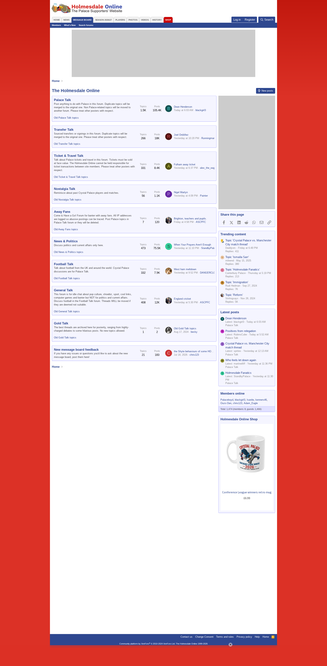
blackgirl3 (200, 110)
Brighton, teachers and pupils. (190, 218)
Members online (232, 393)
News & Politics (66, 241)
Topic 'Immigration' (236, 282)
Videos (145, 20)
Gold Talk (61, 323)
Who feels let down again (240, 360)
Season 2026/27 (103, 20)
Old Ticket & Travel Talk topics (71, 177)
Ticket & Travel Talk (68, 156)
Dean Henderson (183, 106)
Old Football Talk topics (67, 278)
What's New (70, 25)
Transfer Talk (63, 129)
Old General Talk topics (67, 311)
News (66, 20)
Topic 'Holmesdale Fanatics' (242, 269)
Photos (132, 20)
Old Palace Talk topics (66, 117)
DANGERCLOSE (209, 272)
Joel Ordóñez (181, 134)
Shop (168, 20)
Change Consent (204, 636)
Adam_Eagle (251, 403)
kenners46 (261, 399)
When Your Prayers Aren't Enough (192, 244)
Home (57, 20)
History (157, 20)
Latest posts (229, 312)
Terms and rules (225, 636)
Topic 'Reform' (234, 294)
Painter (204, 195)
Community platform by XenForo (147, 644)
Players (120, 20)
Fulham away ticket (184, 164)
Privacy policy (244, 636)
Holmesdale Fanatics (238, 372)
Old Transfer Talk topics (67, 143)
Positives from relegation (240, 331)
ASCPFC (201, 222)
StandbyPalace (209, 248)
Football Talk (63, 264)
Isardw (250, 399)
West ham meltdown (185, 269)
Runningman (208, 138)
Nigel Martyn (181, 192)
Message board (82, 20)
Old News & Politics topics (68, 252)
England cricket (182, 298)
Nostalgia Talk (64, 189)
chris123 (194, 354)
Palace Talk (62, 100)
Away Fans (62, 212)
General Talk (63, 290)
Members (56, 25)
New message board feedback (76, 349)
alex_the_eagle (208, 167)
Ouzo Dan (225, 403)
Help (257, 636)
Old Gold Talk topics (65, 337)
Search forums (86, 25)
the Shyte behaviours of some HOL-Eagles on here (202, 351)
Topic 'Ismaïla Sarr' (237, 257)
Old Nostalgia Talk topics (67, 199)
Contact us (186, 636)
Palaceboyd (226, 399)
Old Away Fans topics (66, 229)
